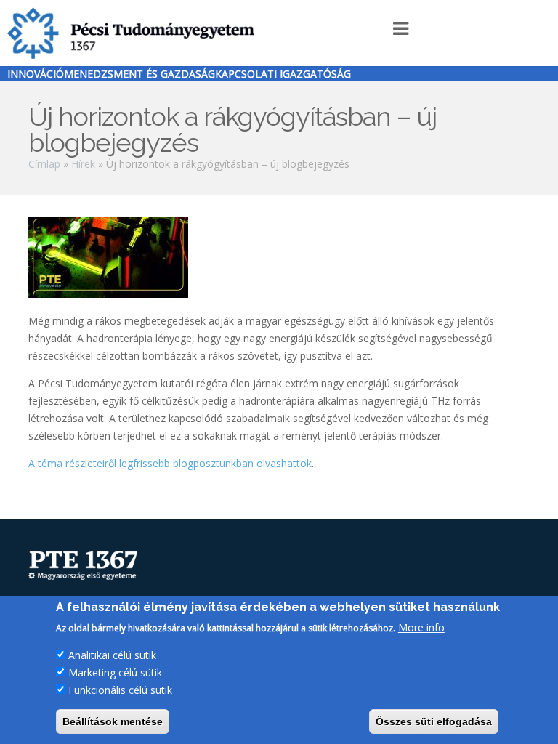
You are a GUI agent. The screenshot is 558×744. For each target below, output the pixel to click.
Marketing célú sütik (115, 672)
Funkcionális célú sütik (120, 690)
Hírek (83, 164)
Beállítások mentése (112, 721)
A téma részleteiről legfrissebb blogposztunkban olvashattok (170, 463)
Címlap (44, 164)
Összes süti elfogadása (434, 721)
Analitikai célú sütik (112, 655)
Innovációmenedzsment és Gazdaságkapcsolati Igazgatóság (179, 74)
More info (421, 627)
